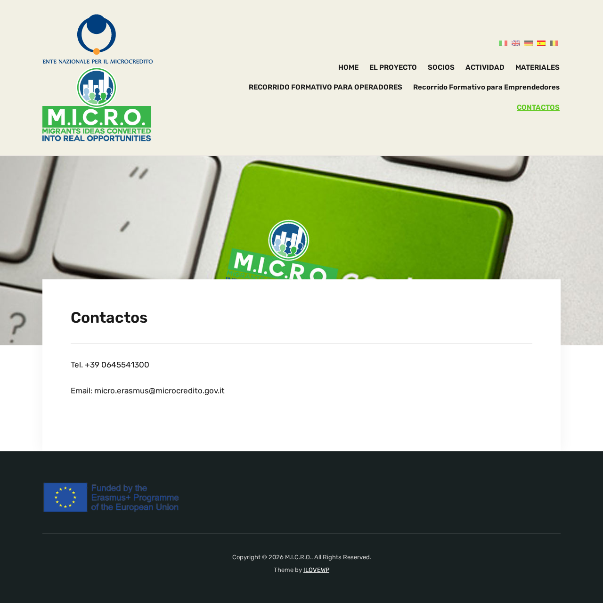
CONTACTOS (538, 107)
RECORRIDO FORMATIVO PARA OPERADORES (325, 87)
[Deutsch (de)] (528, 43)
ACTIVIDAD (485, 67)
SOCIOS (441, 67)
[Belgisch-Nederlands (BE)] (554, 43)
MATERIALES (537, 67)
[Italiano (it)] (503, 43)
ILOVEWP (316, 569)
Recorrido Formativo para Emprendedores (486, 87)
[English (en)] (516, 43)
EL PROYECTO (393, 67)
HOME (348, 67)
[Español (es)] (541, 43)
